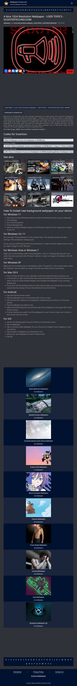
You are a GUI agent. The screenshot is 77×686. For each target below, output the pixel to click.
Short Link (7, 138)
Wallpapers (7, 23)
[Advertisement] (38, 91)
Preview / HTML (9, 143)
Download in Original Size (13, 112)
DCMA (70, 71)
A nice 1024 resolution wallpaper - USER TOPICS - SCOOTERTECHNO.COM (35, 23)
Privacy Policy (38, 672)
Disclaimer (17, 672)
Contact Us (59, 672)
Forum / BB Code (10, 149)
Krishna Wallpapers (38, 676)
